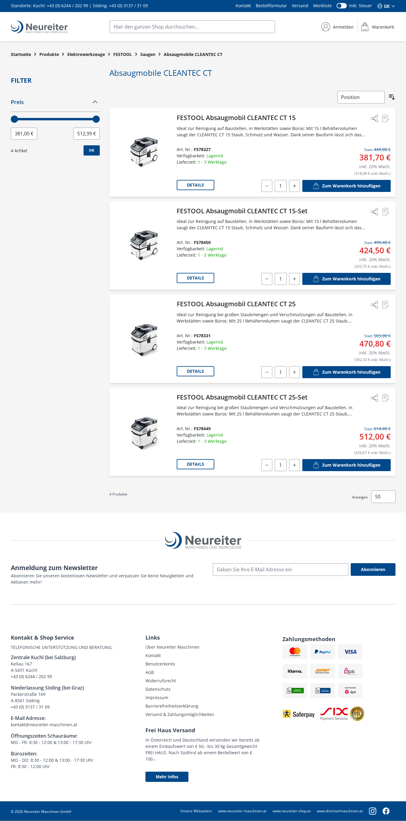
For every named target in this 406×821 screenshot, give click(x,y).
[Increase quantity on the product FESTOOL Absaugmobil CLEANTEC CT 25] (294, 372)
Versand (300, 5)
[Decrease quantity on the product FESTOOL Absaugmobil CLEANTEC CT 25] (266, 372)
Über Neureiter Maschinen (172, 647)
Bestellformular (271, 5)
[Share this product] (374, 118)
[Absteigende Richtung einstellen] (391, 97)
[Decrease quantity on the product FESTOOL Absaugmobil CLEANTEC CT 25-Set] (266, 465)
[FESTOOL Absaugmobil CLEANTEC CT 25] (144, 338)
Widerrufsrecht (160, 681)
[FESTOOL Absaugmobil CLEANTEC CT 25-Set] (144, 432)
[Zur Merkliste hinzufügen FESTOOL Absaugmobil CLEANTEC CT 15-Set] (385, 211)
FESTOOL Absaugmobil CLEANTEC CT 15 (236, 117)
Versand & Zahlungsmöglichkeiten (179, 714)
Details (195, 185)
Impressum (156, 697)
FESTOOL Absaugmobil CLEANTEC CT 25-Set (242, 397)
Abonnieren (373, 569)
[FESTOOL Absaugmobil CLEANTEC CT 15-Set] (144, 245)
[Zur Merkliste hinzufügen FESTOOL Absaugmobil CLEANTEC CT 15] (385, 118)
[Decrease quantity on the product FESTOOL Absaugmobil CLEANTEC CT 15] (266, 186)
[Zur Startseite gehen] (39, 27)
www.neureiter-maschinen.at (242, 810)
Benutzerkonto (160, 664)
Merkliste (322, 5)
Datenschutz (158, 689)
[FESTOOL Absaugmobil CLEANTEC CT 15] (144, 152)
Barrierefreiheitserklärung (171, 706)
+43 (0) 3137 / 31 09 (128, 5)
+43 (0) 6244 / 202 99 (67, 5)
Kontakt (243, 5)
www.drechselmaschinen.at (340, 810)
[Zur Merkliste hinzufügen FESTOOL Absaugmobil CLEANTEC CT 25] (385, 304)
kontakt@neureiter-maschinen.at (44, 724)
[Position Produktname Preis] (361, 97)
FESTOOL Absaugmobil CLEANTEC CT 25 (236, 304)
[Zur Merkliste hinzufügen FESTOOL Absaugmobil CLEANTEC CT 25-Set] (385, 398)
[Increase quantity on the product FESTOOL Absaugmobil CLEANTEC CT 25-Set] (294, 465)
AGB (149, 672)
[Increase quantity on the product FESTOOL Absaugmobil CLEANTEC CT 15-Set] (294, 279)
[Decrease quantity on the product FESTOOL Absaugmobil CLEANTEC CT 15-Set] (266, 279)
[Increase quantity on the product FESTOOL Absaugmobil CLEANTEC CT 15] (294, 186)
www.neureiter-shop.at (292, 810)
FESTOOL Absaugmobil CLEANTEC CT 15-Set (242, 211)
